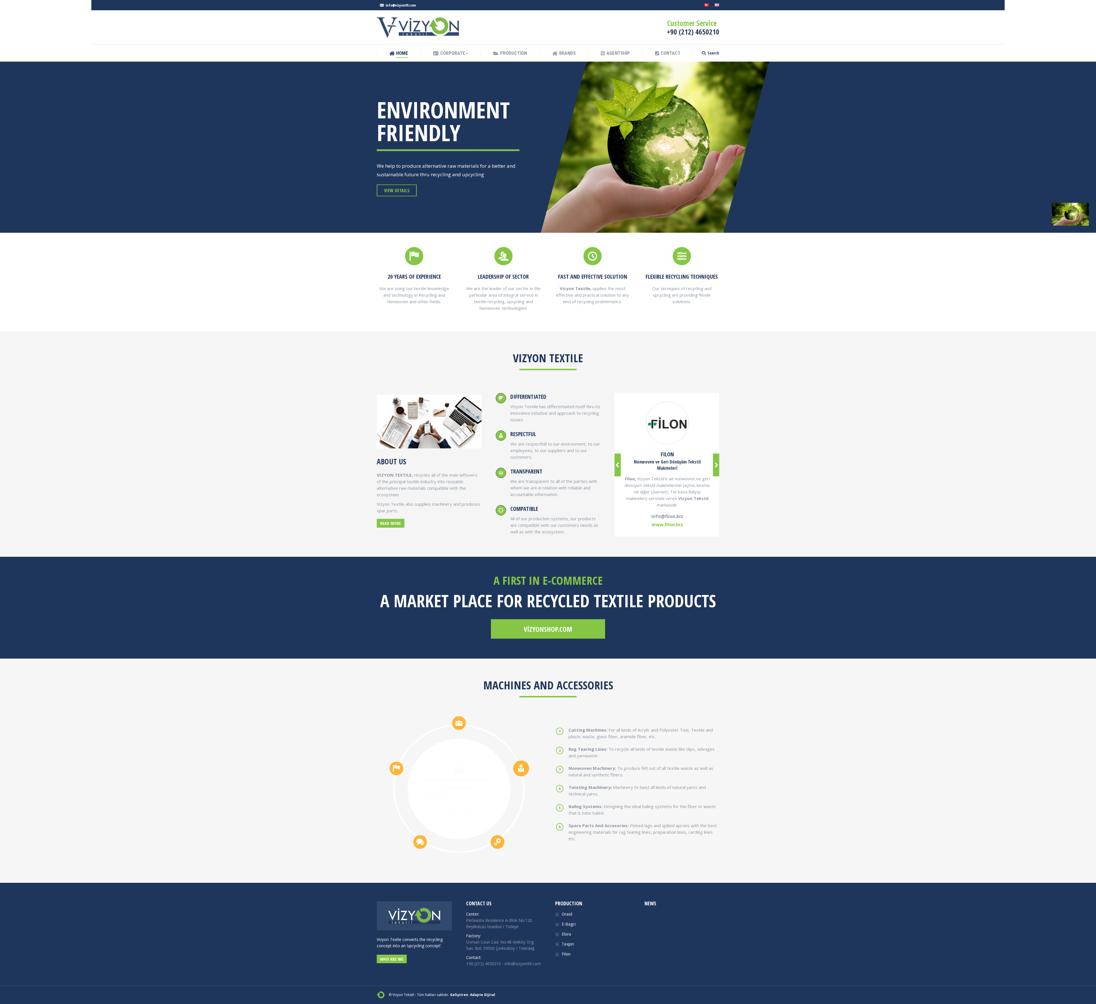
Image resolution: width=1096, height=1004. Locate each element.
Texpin (568, 944)
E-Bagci (569, 924)
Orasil (567, 914)
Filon (566, 954)
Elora (566, 934)
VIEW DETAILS (397, 190)
